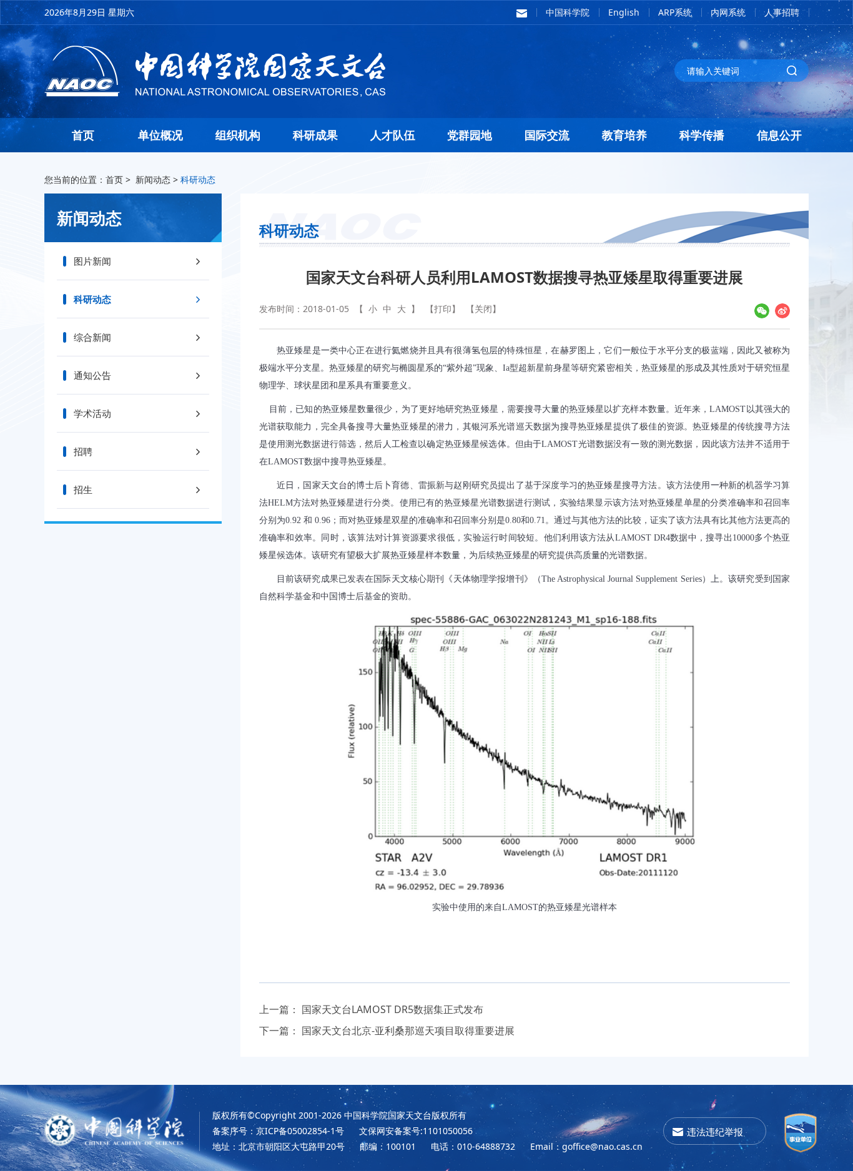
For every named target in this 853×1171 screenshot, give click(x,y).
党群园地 (469, 134)
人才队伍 (392, 134)
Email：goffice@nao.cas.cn (586, 1146)
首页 (83, 134)
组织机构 (237, 134)
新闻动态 (153, 179)
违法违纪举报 (715, 1131)
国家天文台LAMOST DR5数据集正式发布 (392, 1009)
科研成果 (315, 134)
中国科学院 (567, 12)
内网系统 (728, 12)
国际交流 (547, 134)
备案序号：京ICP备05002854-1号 (278, 1131)
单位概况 (160, 134)
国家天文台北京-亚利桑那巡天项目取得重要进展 (408, 1030)
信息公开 (779, 134)
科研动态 (197, 179)
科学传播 (701, 134)
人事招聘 (781, 12)
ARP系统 (675, 12)
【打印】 (442, 309)
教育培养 (624, 134)
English (623, 12)
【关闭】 (483, 309)
